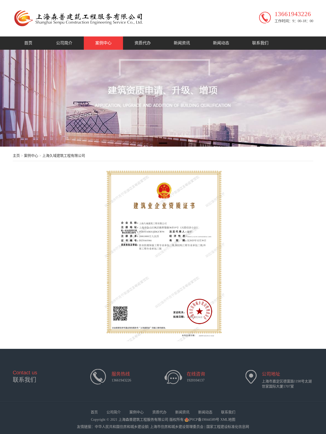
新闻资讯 (182, 43)
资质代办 (142, 43)
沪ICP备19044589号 (204, 420)
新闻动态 (221, 43)
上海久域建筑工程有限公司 (63, 156)
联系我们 (260, 43)
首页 (28, 43)
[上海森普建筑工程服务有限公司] (79, 25)
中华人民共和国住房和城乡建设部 (121, 427)
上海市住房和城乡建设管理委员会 (177, 427)
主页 (16, 156)
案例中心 (103, 43)
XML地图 (227, 420)
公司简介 (64, 43)
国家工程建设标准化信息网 (227, 427)
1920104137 (196, 380)
